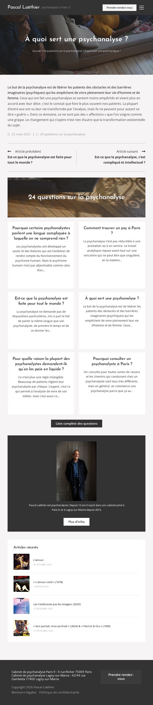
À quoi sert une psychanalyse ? (112, 298)
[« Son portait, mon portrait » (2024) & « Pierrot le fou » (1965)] (21, 628)
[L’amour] (21, 562)
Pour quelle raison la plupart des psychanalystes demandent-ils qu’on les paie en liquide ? (41, 364)
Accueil (36, 51)
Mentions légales (24, 692)
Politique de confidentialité (59, 692)
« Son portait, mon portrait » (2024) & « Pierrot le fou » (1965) (72, 626)
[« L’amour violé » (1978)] (21, 584)
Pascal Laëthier (23, 7)
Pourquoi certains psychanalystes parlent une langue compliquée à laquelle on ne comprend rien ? (41, 233)
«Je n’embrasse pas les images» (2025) (57, 604)
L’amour (38, 560)
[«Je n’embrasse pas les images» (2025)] (21, 606)
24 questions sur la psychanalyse (62, 51)
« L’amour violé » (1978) (48, 582)
